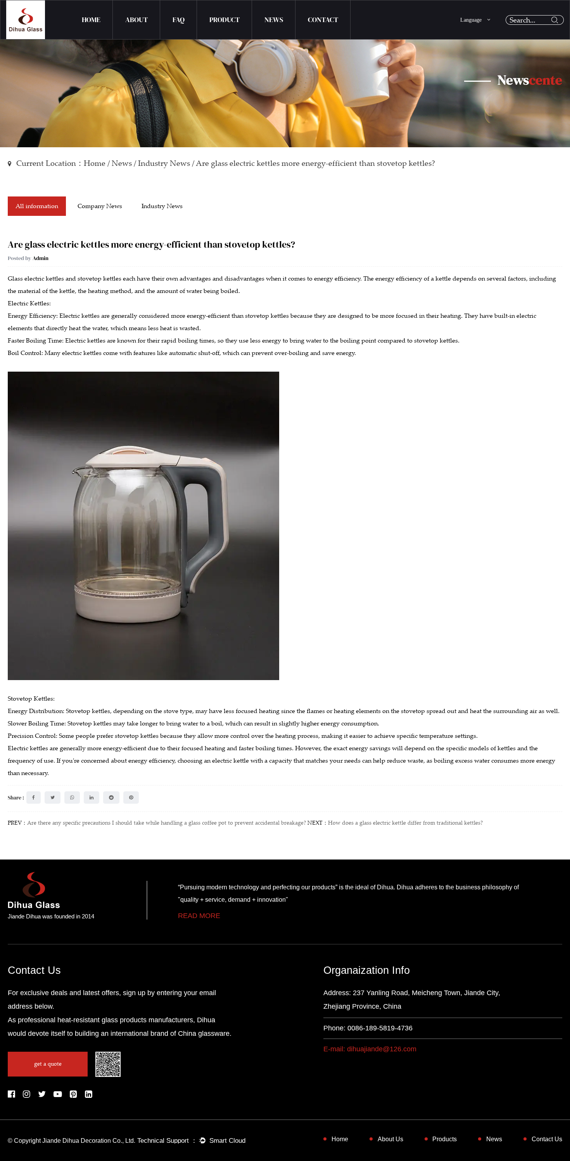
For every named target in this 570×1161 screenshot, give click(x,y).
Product (224, 19)
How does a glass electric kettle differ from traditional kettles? (405, 823)
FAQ (179, 19)
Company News (100, 206)
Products (444, 1139)
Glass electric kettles (36, 278)
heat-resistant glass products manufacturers (125, 1020)
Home (91, 19)
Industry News (164, 163)
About (136, 19)
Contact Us (547, 1139)
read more (199, 916)
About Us (390, 1139)
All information (37, 206)
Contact (323, 19)
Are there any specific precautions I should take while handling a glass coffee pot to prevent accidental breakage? (166, 823)
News (273, 19)
